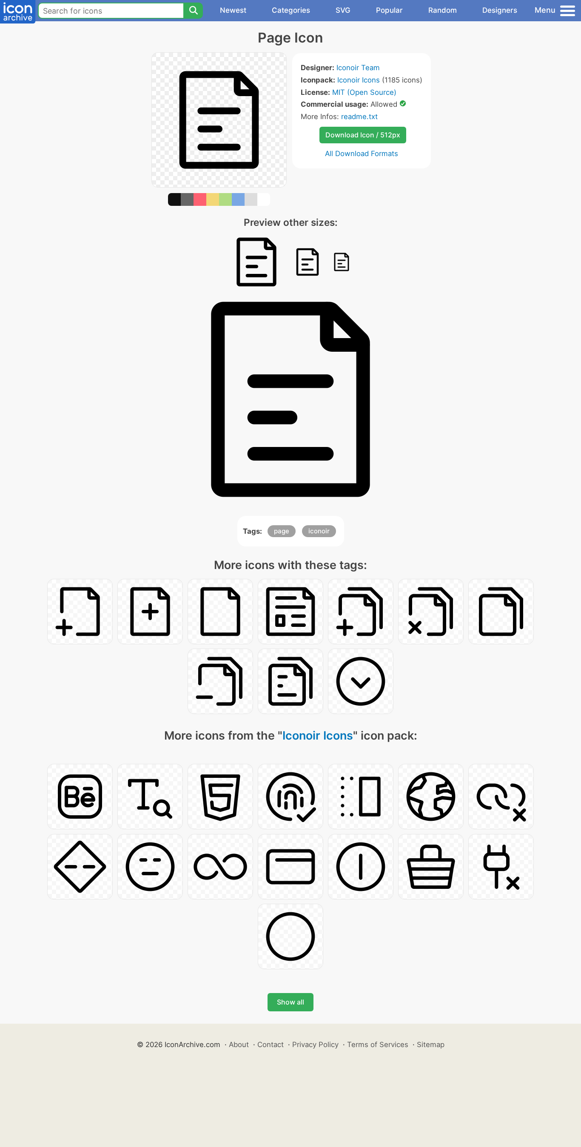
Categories (291, 10)
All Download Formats (361, 153)
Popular (389, 10)
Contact (270, 1044)
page (281, 531)
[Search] (193, 11)
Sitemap (430, 1044)
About (239, 1044)
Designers (499, 10)
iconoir (319, 531)
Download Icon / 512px (362, 135)
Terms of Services (377, 1044)
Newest (233, 10)
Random (442, 10)
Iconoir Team (358, 67)
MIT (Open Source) (364, 92)
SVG (343, 10)
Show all (290, 1002)
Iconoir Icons (358, 80)
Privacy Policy (315, 1044)
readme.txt (359, 116)
